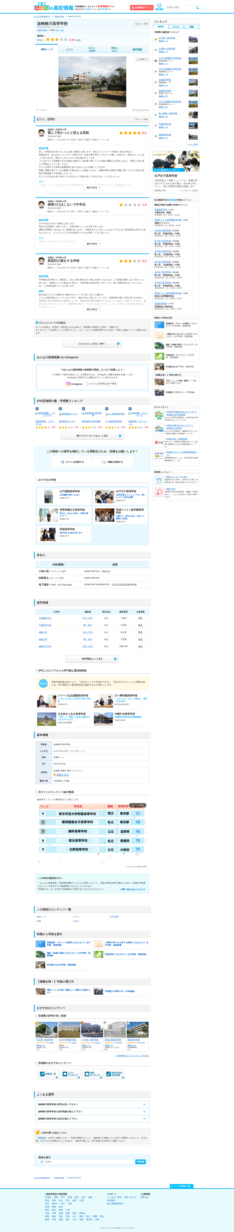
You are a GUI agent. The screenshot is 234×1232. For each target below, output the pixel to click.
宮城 (70, 1197)
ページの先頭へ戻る (182, 1186)
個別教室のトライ (67, 421)
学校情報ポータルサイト (94, 6)
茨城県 (39, 30)
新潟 (47, 1200)
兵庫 (54, 1213)
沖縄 (97, 1219)
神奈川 (55, 1203)
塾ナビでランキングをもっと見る (92, 435)
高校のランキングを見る (176, 477)
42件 (51, 1043)
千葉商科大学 (45, 618)
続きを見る (92, 187)
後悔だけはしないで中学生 (67, 204)
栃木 (61, 1207)
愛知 (47, 1210)
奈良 (74, 1213)
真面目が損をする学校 (63, 260)
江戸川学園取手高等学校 (170, 58)
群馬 (54, 1207)
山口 (74, 1216)
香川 (88, 1216)
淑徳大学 (43, 639)
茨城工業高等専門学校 (115, 1040)
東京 (47, 1203)
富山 (61, 1200)
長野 (54, 1200)
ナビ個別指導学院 (113, 421)
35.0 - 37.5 (88, 632)
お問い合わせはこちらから (133, 889)
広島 (68, 1216)
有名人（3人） (114, 49)
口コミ (77, 917)
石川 (68, 1200)
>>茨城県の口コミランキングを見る (132, 1055)
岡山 (61, 1216)
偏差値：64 (109, 1045)
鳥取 (47, 1216)
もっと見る (193, 144)
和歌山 (82, 1213)
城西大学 (43, 632)
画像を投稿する (115, 462)
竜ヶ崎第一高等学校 (168, 113)
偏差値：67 (163, 138)
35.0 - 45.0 (88, 646)
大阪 (47, 1213)
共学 (62, 30)
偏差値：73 (86, 1045)
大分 (74, 1219)
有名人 (77, 921)
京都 (61, 1213)
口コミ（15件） (92, 49)
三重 (68, 1210)
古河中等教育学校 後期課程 (72, 1040)
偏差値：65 (40, 1045)
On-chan (43, 109)
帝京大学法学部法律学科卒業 (124, 584)
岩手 (63, 1197)
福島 (90, 1197)
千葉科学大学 (45, 625)
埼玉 (63, 1203)
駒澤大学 (106, 571)
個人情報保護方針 (115, 1203)
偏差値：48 (132, 1045)
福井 (74, 1200)
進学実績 (137, 49)
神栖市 (44, 30)
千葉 (70, 1203)
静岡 (61, 1210)
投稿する (144, 59)
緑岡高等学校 (165, 135)
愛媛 (95, 1216)
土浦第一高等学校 (167, 48)
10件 (74, 1043)
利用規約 (42, 1138)
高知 (102, 1216)
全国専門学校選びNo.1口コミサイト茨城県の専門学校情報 (181, 413)
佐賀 (54, 1219)
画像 (39, 921)
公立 (57, 30)
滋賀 (68, 1213)
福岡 (47, 1219)
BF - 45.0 (87, 639)
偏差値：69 (163, 85)
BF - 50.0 (87, 625)
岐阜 (54, 1210)
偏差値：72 (163, 52)
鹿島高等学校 (134, 1040)
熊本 (68, 1219)
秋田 (76, 1197)
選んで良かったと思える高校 (68, 132)
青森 (56, 1197)
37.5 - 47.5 (88, 618)
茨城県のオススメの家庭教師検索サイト (181, 453)
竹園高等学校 (165, 124)
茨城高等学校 (165, 80)
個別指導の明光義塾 (91, 421)
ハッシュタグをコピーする (103, 383)
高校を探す (171, 489)
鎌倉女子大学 (45, 646)
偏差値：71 (163, 63)
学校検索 (140, 1162)
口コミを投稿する (75, 462)
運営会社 (145, 1197)
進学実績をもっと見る (92, 659)
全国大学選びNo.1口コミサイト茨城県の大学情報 (179, 426)
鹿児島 (89, 1219)
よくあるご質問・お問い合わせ (121, 1197)
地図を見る (62, 775)
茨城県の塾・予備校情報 (176, 439)
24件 (120, 1043)
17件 (142, 1043)
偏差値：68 (163, 117)
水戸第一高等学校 (90, 1040)
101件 (97, 1043)
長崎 (61, 1219)
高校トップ (47, 49)
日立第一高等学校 (44, 1040)
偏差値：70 (163, 74)
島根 (54, 1216)
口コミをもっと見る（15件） (92, 343)
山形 (83, 1197)
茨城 (47, 1207)
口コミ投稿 (143, 24)
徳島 (81, 1216)
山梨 (81, 1200)
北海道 (48, 1197)
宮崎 (81, 1219)
